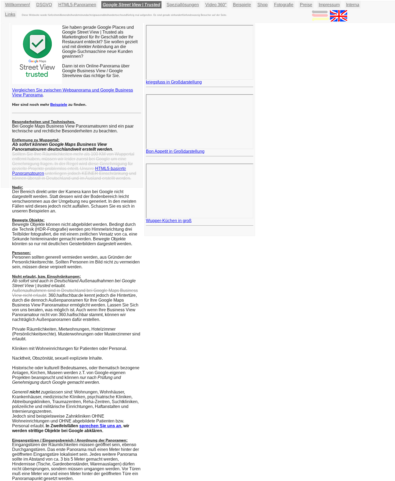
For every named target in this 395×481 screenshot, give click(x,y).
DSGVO (44, 4)
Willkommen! (17, 4)
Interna (352, 4)
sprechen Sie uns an (100, 426)
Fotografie (283, 4)
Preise (306, 4)
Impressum (329, 4)
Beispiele (242, 4)
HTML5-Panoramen (77, 4)
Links (10, 14)
